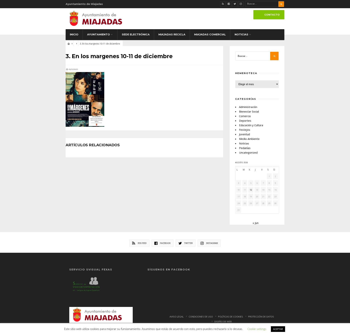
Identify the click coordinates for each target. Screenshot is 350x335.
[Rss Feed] (222, 4)
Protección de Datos (261, 316)
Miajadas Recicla (171, 34)
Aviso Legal (177, 316)
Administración (248, 107)
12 (251, 189)
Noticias (241, 34)
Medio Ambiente (249, 139)
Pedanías (244, 148)
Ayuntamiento (98, 34)
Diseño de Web (223, 321)
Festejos (244, 129)
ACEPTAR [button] (278, 329)
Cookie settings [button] (256, 329)
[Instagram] (241, 4)
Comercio (245, 116)
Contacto (272, 14)
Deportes (245, 120)
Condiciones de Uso (201, 316)
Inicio (74, 34)
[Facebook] (229, 4)
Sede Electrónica (136, 34)
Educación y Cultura (251, 125)
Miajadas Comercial (210, 34)
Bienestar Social (249, 111)
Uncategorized (248, 152)
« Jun (255, 223)
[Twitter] (235, 4)
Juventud (244, 134)
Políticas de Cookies (230, 316)
